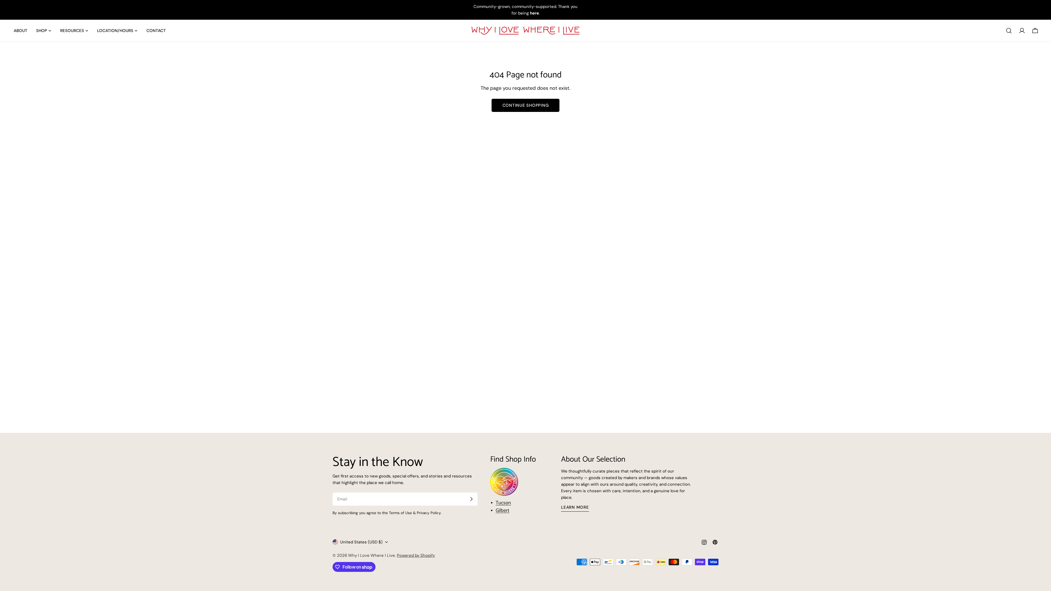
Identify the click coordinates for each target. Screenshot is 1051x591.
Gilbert (502, 510)
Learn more (575, 507)
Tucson (503, 503)
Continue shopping (526, 105)
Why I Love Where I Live (371, 555)
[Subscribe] (471, 499)
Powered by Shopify (416, 555)
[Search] (1008, 30)
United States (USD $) (361, 542)
